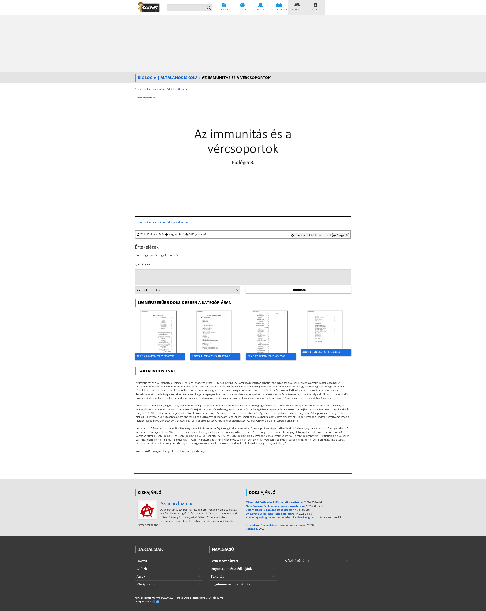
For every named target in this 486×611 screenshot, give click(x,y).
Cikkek (242, 9)
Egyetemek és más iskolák (230, 584)
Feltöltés (297, 9)
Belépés (315, 9)
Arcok (260, 9)
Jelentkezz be (301, 235)
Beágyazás (342, 235)
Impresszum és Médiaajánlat (232, 569)
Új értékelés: (143, 264)
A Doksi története (298, 560)
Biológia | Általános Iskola (168, 77)
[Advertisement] (243, 43)
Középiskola (279, 9)
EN (163, 7)
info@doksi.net (143, 601)
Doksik (223, 9)
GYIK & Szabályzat (224, 561)
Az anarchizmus (176, 503)
